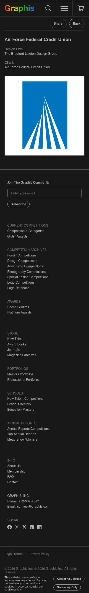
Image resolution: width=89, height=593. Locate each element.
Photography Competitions (26, 271)
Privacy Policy (39, 553)
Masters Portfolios (20, 374)
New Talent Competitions (25, 398)
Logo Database (18, 287)
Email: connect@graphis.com (28, 506)
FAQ (10, 476)
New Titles (14, 338)
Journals (13, 349)
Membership (16, 471)
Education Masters (20, 409)
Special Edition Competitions (27, 276)
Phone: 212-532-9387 (23, 501)
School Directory (19, 404)
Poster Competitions (22, 255)
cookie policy (13, 589)
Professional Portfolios (23, 379)
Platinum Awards (19, 312)
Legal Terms (14, 553)
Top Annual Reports (21, 433)
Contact (12, 482)
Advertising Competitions (25, 266)
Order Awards (17, 236)
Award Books (16, 344)
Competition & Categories (25, 230)
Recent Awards (18, 307)
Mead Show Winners (22, 439)
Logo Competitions (20, 282)
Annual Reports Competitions (28, 428)
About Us (14, 465)
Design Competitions (22, 260)
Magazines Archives (21, 355)
